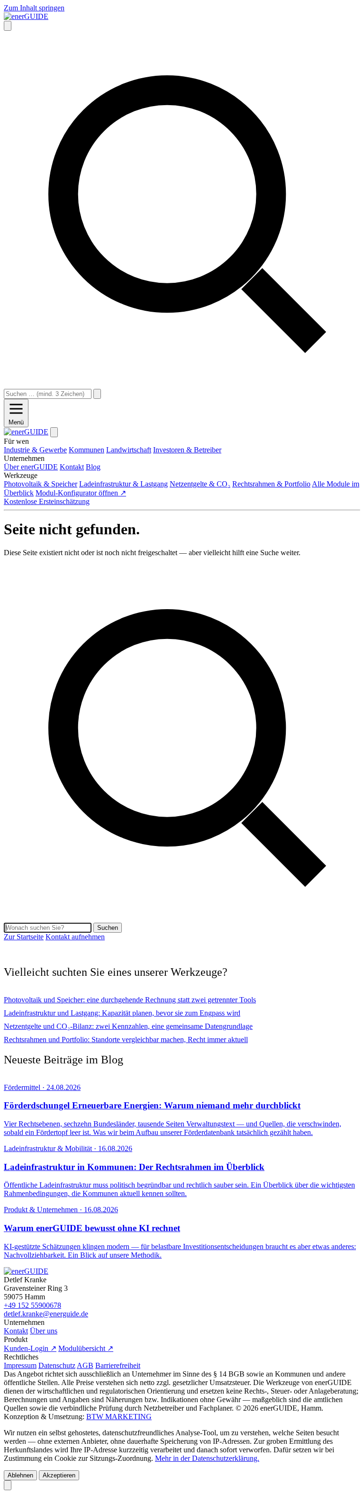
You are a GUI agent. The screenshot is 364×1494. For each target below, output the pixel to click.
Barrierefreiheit (117, 1365)
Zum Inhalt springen (34, 8)
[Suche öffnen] (7, 26)
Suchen (107, 927)
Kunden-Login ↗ (30, 1348)
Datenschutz (56, 1365)
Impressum (20, 1365)
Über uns (43, 1331)
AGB (85, 1365)
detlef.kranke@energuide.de (46, 1314)
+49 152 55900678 (32, 1305)
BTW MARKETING (119, 1417)
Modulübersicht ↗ (85, 1348)
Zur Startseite (24, 937)
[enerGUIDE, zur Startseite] (26, 16)
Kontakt (16, 1331)
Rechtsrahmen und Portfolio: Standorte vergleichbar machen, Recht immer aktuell (126, 1039)
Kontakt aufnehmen (75, 937)
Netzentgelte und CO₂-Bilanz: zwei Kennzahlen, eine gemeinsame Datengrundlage (128, 1026)
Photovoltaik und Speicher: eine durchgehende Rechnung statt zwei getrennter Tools (130, 1000)
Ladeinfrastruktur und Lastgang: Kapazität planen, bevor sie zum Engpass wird (122, 1013)
